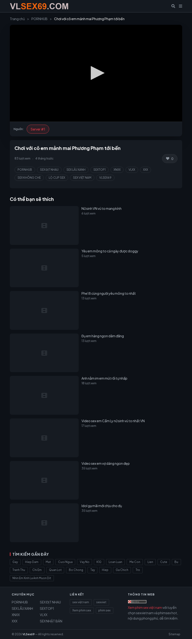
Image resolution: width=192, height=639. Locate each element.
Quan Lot (55, 570)
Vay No (84, 562)
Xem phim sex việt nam (145, 607)
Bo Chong (76, 570)
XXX (145, 169)
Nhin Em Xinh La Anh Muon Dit (31, 578)
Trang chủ (17, 19)
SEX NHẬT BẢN (51, 621)
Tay (92, 570)
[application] (96, 73)
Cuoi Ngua (65, 562)
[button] (96, 73)
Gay (15, 562)
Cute (163, 562)
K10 (98, 562)
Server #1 (38, 129)
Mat (48, 562)
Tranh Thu (18, 570)
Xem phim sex (81, 610)
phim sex (104, 610)
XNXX (117, 169)
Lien (150, 562)
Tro (138, 570)
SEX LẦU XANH (75, 169)
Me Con (134, 562)
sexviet (101, 602)
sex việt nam (80, 602)
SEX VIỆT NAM (82, 177)
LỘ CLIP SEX (57, 177)
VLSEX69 (105, 177)
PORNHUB (39, 19)
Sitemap (174, 634)
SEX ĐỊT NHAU (49, 169)
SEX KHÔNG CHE (29, 177)
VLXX (132, 169)
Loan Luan (115, 562)
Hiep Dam (31, 562)
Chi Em (37, 570)
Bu (176, 562)
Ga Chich (122, 570)
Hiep (105, 570)
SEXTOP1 (99, 169)
